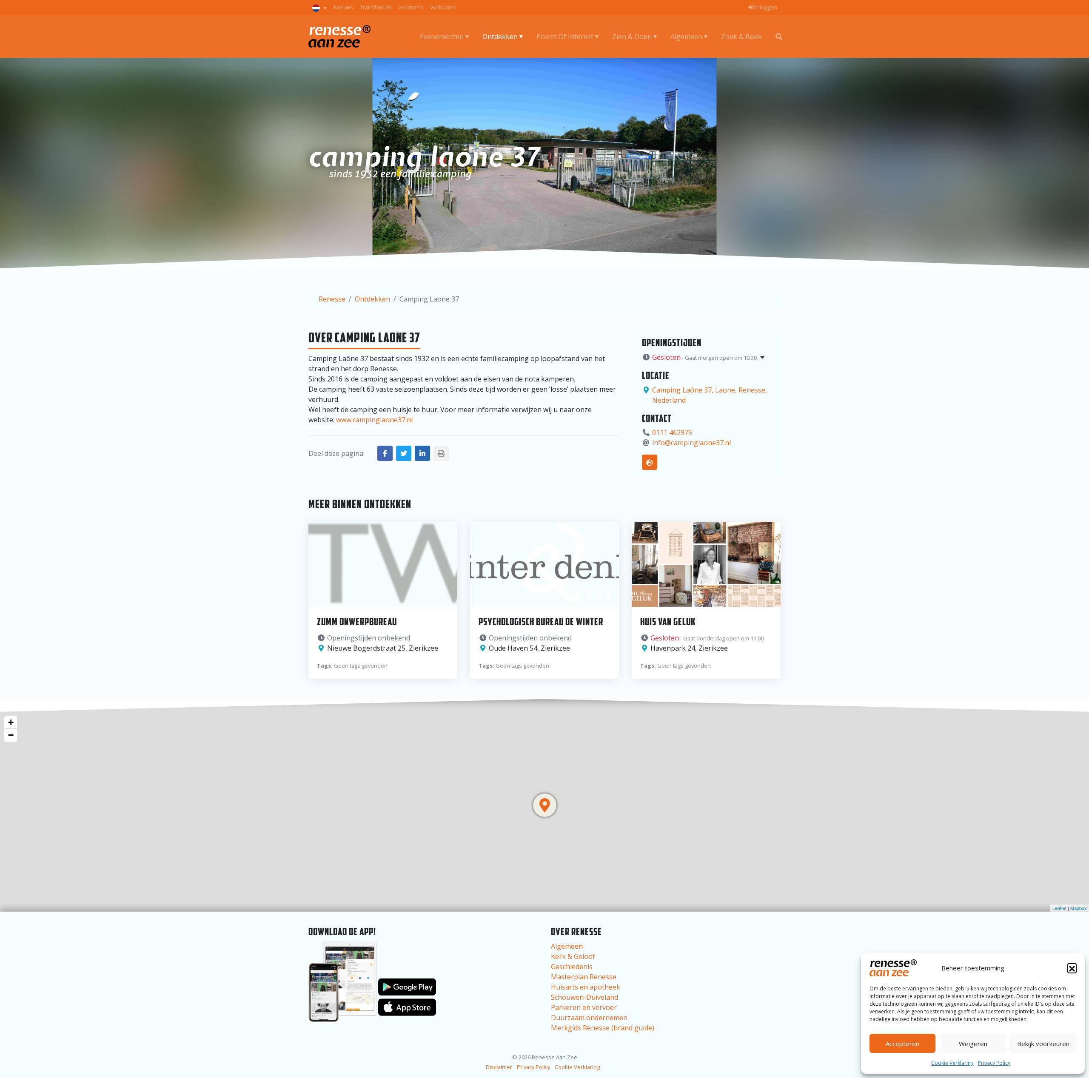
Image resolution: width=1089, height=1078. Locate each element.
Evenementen (442, 36)
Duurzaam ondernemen (589, 1017)
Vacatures (411, 7)
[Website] (649, 462)
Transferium (375, 7)
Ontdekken (500, 36)
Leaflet (1059, 907)
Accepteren (902, 1043)
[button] (1072, 968)
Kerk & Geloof (573, 956)
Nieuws (343, 7)
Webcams (443, 7)
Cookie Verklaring (952, 1063)
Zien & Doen (632, 36)
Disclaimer (499, 1067)
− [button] (11, 735)
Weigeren (973, 1043)
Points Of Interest (564, 36)
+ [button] (11, 722)
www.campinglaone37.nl (374, 419)
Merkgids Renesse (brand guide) (602, 1027)
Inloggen (765, 7)
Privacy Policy (994, 1063)
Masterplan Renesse (583, 976)
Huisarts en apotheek (585, 987)
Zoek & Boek (741, 36)
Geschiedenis (572, 966)
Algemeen (686, 36)
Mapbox (1078, 907)
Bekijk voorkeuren (1043, 1043)
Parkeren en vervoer (584, 1007)
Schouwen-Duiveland (584, 997)
